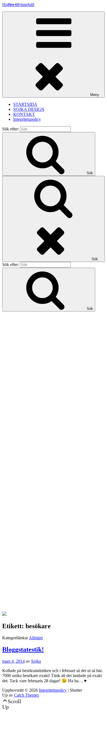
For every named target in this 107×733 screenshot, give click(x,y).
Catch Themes (26, 695)
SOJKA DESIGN (28, 109)
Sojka (36, 661)
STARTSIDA (25, 104)
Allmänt (36, 637)
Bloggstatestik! (23, 649)
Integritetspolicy (27, 119)
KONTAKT (24, 114)
